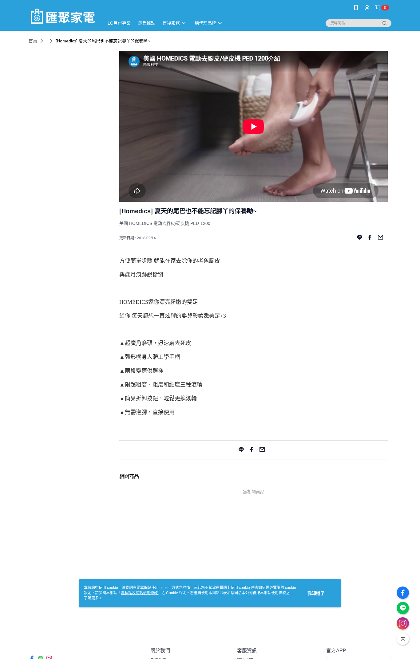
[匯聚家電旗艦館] (63, 16)
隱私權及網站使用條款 (139, 593)
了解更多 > (93, 598)
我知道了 (316, 593)
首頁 (33, 40)
